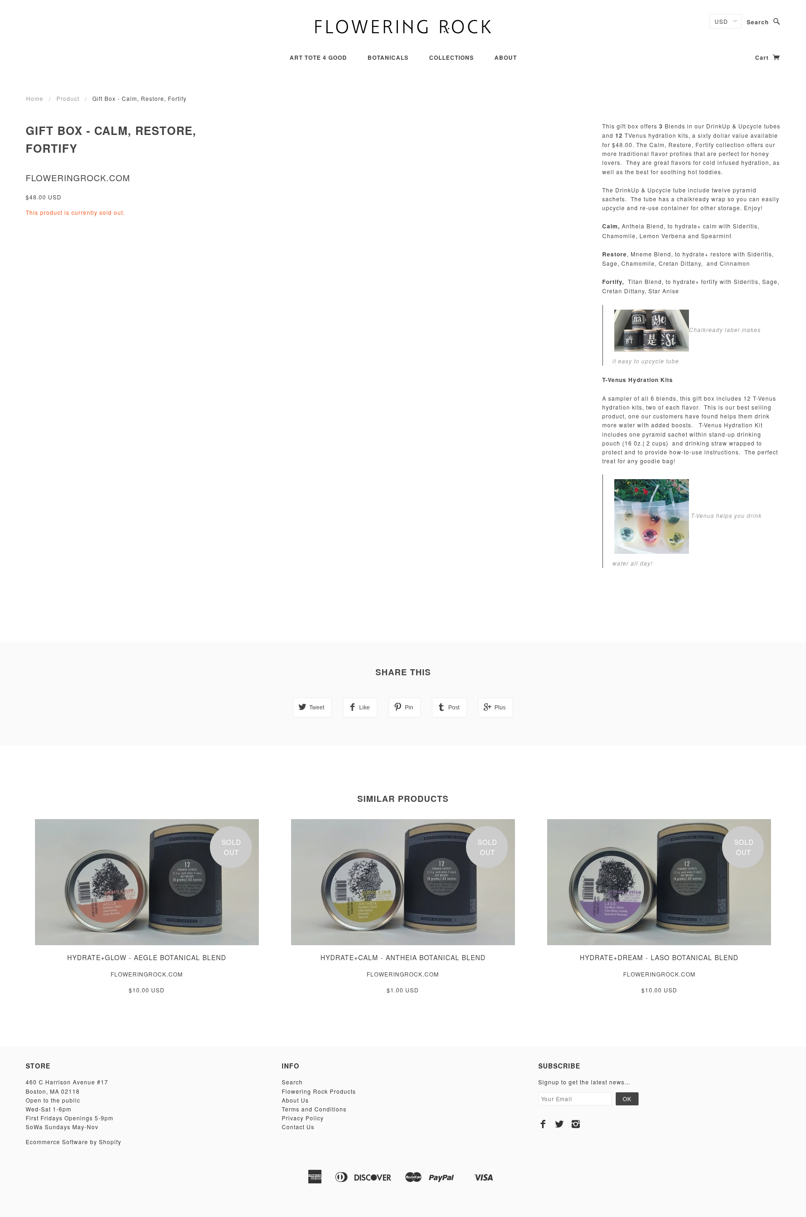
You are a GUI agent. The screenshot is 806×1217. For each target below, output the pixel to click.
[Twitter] (559, 1124)
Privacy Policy (303, 1118)
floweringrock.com (78, 177)
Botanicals (388, 57)
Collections (451, 57)
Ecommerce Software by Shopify (73, 1142)
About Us (295, 1100)
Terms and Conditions (314, 1109)
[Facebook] (543, 1124)
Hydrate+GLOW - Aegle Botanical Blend (146, 957)
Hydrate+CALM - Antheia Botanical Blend (403, 957)
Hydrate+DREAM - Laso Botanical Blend (659, 957)
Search (758, 22)
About (505, 57)
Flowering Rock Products (319, 1091)
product (67, 98)
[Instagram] (576, 1124)
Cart (763, 57)
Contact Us (298, 1127)
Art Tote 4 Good (318, 57)
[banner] (403, 26)
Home (34, 98)
